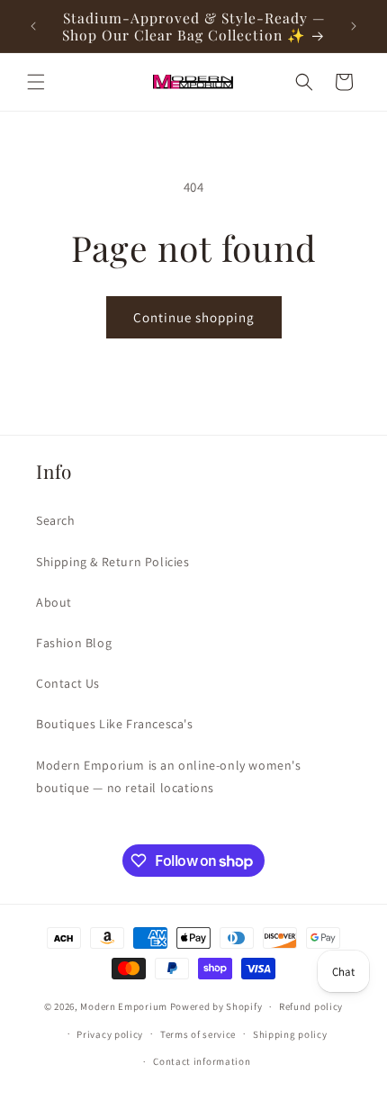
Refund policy (311, 1006)
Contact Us (68, 683)
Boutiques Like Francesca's (115, 724)
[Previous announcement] (33, 26)
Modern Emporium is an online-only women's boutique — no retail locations (169, 776)
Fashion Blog (74, 643)
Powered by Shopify (216, 1006)
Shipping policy (290, 1034)
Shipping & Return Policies (113, 562)
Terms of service (198, 1034)
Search (56, 520)
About (54, 602)
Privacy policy (109, 1034)
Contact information (201, 1061)
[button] (36, 82)
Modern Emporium (123, 1006)
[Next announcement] (354, 26)
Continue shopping (194, 317)
